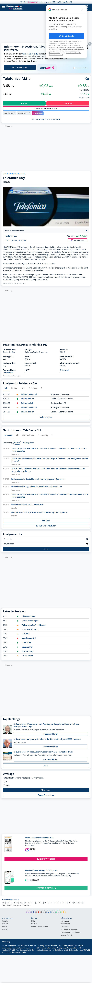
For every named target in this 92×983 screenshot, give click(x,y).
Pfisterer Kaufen (28, 616)
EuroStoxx (26, 905)
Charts (7, 240)
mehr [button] (46, 765)
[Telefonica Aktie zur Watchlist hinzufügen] (87, 78)
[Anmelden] (87, 7)
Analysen (22, 240)
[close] (81, 9)
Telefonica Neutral (29, 394)
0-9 (8, 903)
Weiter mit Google (66, 36)
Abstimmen (46, 790)
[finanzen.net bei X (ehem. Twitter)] (43, 912)
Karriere (5, 924)
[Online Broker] (15, 8)
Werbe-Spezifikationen (39, 927)
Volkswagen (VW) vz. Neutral (34, 625)
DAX (3, 905)
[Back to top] (85, 980)
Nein (8, 785)
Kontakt (5, 921)
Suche (46, 549)
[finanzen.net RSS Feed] (63, 912)
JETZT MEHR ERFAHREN (46, 888)
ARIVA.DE (86, 950)
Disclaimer (65, 927)
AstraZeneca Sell (29, 638)
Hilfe (33, 921)
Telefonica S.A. (11, 236)
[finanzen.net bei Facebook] (33, 912)
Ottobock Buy (27, 651)
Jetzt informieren (20, 67)
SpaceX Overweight (30, 620)
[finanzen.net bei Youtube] (38, 912)
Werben (34, 924)
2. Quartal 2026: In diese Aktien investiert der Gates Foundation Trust (43, 752)
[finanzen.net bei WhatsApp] (58, 912)
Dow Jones (17, 905)
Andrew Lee (8, 372)
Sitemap (5, 929)
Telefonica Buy (27, 398)
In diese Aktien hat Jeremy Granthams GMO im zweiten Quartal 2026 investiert (47, 739)
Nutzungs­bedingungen (69, 929)
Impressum (65, 921)
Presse (4, 927)
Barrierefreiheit (66, 935)
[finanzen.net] (14, 6)
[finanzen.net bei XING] (53, 912)
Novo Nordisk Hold (30, 629)
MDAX (9, 905)
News (14, 240)
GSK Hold (26, 634)
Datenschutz (65, 924)
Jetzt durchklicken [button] (50, 734)
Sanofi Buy (26, 642)
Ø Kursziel (64, 370)
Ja (6, 782)
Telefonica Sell (27, 403)
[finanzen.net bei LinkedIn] (48, 912)
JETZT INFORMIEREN (46, 859)
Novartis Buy (27, 647)
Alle (3, 903)
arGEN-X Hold (27, 655)
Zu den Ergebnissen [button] (46, 795)
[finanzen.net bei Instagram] (28, 912)
